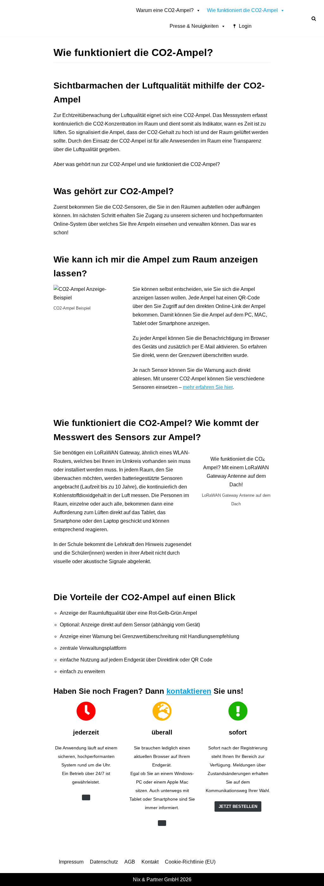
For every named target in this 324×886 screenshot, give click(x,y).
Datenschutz (104, 861)
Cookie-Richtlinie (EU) (190, 861)
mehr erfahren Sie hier (208, 387)
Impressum (71, 861)
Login (245, 26)
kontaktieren (188, 691)
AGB (129, 861)
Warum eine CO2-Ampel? (165, 10)
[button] (313, 18)
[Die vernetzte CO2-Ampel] (62, 18)
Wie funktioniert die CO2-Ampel (242, 10)
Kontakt (150, 861)
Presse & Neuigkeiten (194, 26)
